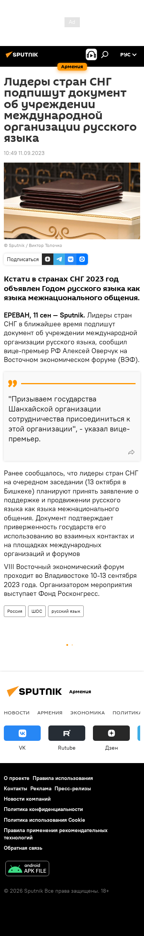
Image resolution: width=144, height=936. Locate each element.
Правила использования (63, 778)
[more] (131, 452)
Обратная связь (23, 847)
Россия (14, 611)
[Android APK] (27, 869)
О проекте (17, 778)
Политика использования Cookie (44, 819)
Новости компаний (27, 798)
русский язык (65, 611)
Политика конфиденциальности (43, 809)
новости (17, 712)
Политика (127, 712)
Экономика (87, 712)
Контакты (15, 788)
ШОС (36, 611)
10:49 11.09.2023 (24, 153)
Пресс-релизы (73, 788)
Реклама (40, 788)
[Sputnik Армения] (23, 57)
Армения (50, 712)
